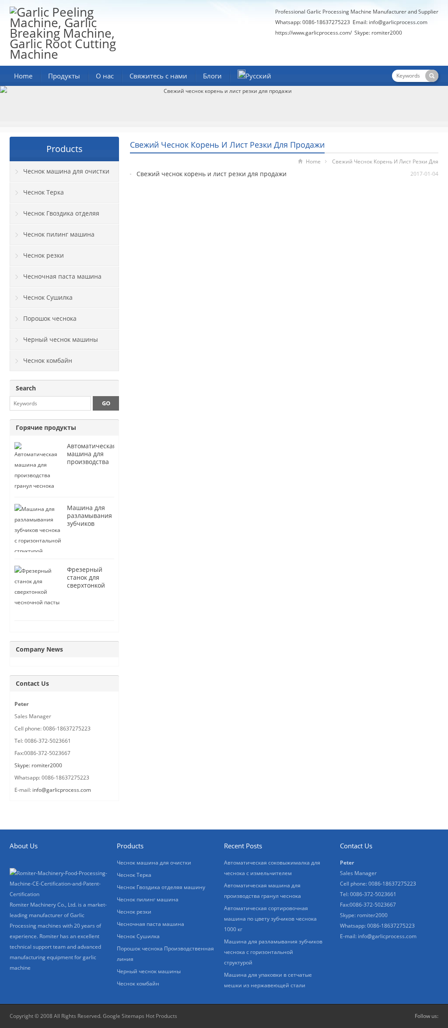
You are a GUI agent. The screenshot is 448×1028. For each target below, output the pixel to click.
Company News (39, 649)
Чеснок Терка (43, 192)
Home (23, 75)
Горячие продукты (46, 427)
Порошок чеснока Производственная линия (49, 321)
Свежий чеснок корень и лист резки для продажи (211, 174)
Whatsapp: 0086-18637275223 (312, 22)
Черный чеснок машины (60, 339)
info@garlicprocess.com (398, 22)
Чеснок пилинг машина (58, 234)
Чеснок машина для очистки (66, 171)
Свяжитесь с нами (158, 75)
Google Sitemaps (123, 1016)
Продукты (64, 75)
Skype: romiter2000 (378, 32)
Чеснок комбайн (47, 360)
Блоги (212, 75)
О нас (105, 75)
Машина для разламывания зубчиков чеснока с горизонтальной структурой (91, 527)
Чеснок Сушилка (48, 297)
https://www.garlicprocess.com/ (313, 32)
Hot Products (161, 1016)
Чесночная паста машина (62, 276)
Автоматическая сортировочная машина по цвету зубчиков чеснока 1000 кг (270, 918)
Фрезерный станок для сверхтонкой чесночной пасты (86, 585)
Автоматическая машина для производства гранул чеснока (91, 458)
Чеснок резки (43, 255)
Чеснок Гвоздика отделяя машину (54, 216)
